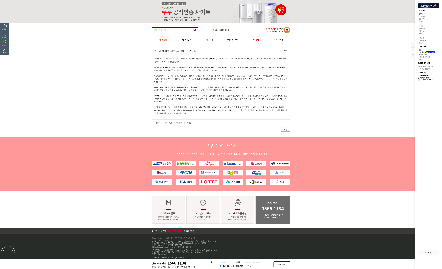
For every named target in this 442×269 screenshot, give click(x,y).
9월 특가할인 (186, 39)
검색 (195, 30)
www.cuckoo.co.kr (184, 58)
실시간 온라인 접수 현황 (426, 66)
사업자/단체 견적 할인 (425, 57)
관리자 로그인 (189, 231)
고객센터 (255, 39)
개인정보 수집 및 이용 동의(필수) (233, 266)
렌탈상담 (4, 29)
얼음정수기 (422, 19)
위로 (4, 51)
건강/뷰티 (422, 38)
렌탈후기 (421, 50)
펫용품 (421, 43)
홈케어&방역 (422, 40)
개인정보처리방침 (175, 231)
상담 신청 (281, 264)
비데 (420, 23)
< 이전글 (156, 123)
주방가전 (421, 31)
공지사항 (421, 59)
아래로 (413, 54)
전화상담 (4, 37)
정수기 (421, 21)
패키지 (421, 14)
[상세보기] (249, 266)
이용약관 (162, 231)
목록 (285, 130)
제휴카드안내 (423, 54)
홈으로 (154, 231)
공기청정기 (422, 28)
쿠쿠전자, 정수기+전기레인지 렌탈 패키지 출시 (179, 123)
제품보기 (209, 39)
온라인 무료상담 (232, 39)
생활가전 (421, 33)
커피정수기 (422, 16)
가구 (420, 35)
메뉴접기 (413, 45)
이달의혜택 (278, 39)
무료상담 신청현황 (424, 69)
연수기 (421, 26)
